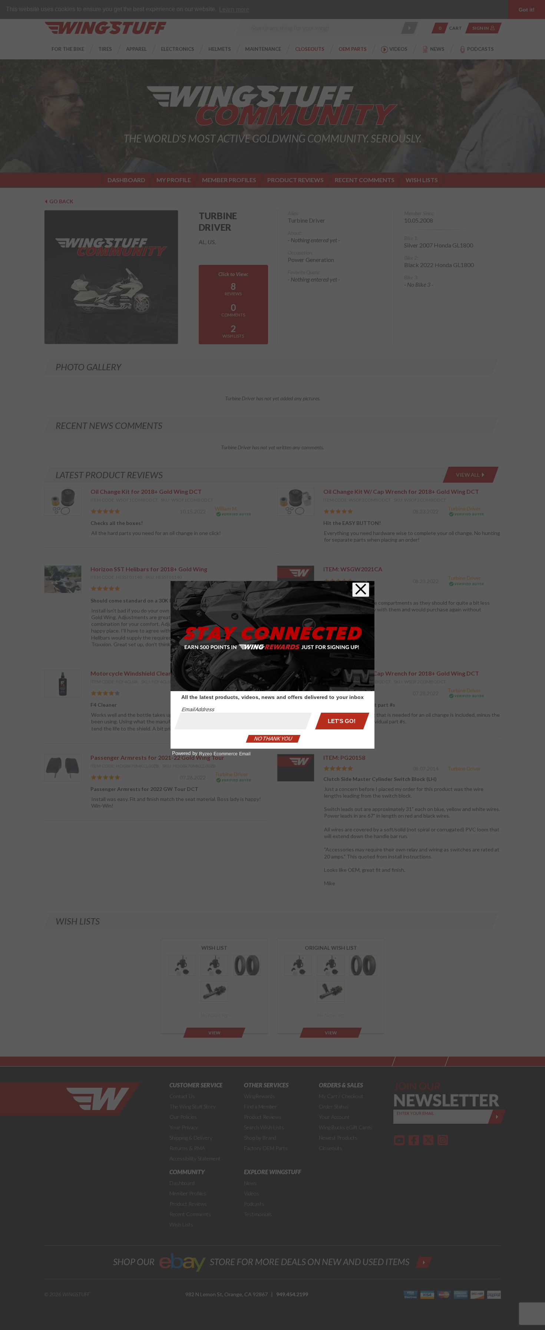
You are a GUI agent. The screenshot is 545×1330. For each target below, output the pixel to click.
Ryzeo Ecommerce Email (225, 753)
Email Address (198, 709)
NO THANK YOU (273, 739)
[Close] (360, 589)
